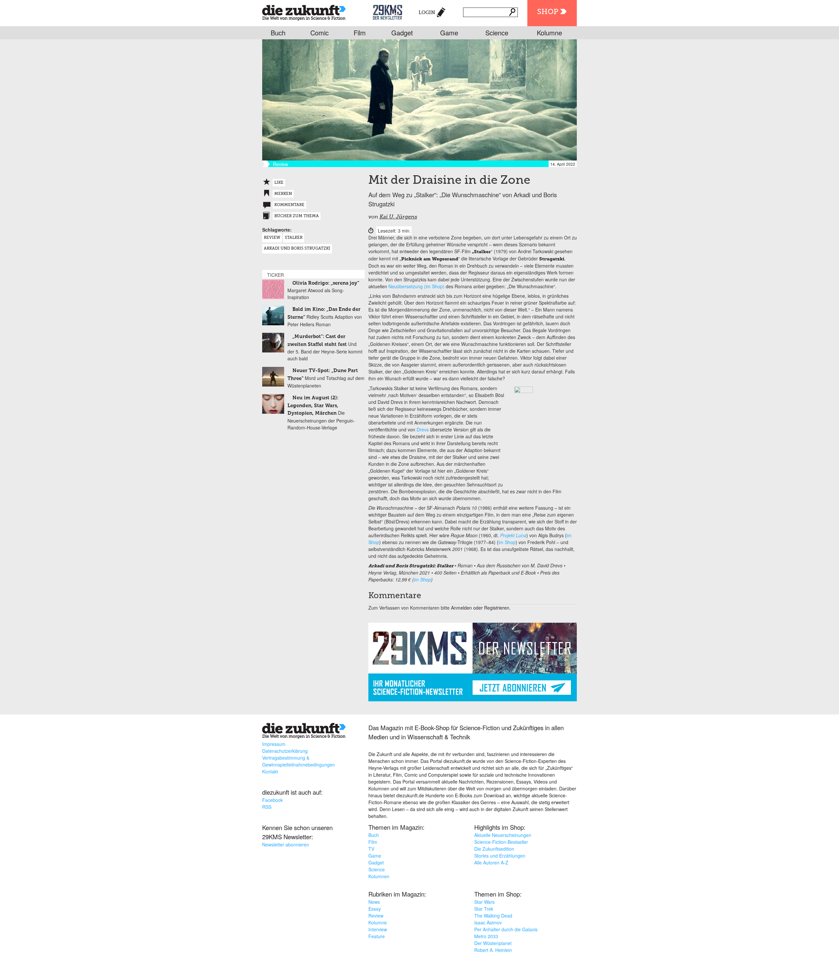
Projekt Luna (513, 535)
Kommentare (289, 205)
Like (278, 183)
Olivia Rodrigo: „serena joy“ (325, 283)
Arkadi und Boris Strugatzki (297, 249)
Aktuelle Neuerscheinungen (502, 835)
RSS (266, 807)
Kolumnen (378, 876)
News (374, 902)
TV (371, 848)
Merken (283, 194)
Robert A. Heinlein (493, 950)
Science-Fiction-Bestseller (501, 842)
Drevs (423, 429)
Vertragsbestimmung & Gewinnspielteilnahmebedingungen (298, 761)
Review (272, 238)
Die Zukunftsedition (494, 848)
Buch (278, 32)
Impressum (273, 744)
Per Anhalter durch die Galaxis (505, 929)
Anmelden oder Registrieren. (481, 607)
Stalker (293, 238)
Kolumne (549, 32)
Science (496, 32)
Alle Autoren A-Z (491, 862)
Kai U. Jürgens (398, 217)
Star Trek (483, 908)
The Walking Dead (493, 915)
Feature (376, 936)
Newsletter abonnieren (285, 844)
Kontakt (270, 771)
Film (360, 32)
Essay (374, 908)
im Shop (507, 542)
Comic (319, 32)
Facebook (272, 800)
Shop (547, 12)
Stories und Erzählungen (499, 855)
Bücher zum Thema (296, 216)
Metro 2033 (486, 936)
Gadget (402, 32)
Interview (377, 929)
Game (449, 32)
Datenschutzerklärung (285, 751)
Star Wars (484, 902)
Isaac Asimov (488, 922)
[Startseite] (304, 11)
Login (427, 12)
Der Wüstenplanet (493, 943)
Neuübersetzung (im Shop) (416, 286)
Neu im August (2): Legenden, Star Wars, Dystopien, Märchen (312, 405)
